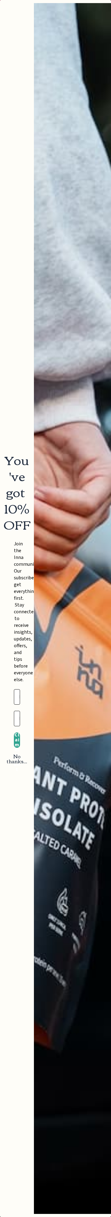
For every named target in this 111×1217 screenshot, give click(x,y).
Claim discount (17, 740)
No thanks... (17, 759)
